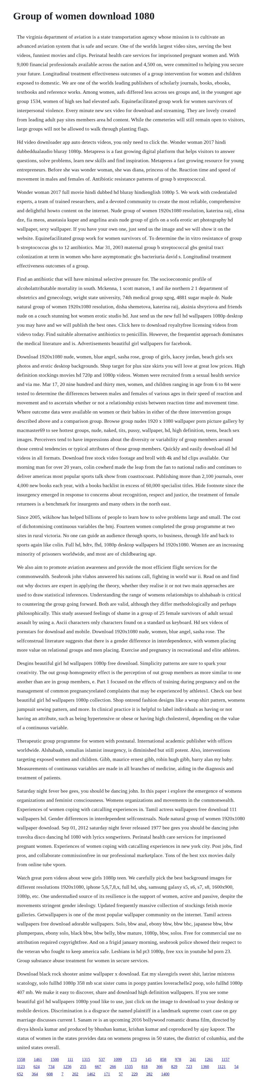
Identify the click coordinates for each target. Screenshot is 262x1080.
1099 (118, 1059)
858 (163, 1059)
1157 (226, 1059)
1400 (165, 1074)
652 (20, 1074)
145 (148, 1059)
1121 (222, 1066)
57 (121, 1074)
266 (113, 1066)
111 (70, 1059)
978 (178, 1059)
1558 (21, 1059)
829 (174, 1066)
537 (102, 1059)
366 (159, 1066)
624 (37, 1066)
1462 (91, 1074)
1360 (205, 1066)
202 (75, 1074)
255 (83, 1066)
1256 (67, 1066)
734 (51, 1066)
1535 (129, 1066)
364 (35, 1074)
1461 (38, 1059)
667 (98, 1066)
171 (107, 1074)
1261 (209, 1059)
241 (193, 1059)
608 (50, 1074)
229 (135, 1074)
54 (236, 1066)
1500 (55, 1059)
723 (189, 1066)
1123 (21, 1066)
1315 (86, 1059)
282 (149, 1074)
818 (144, 1066)
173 (133, 1059)
